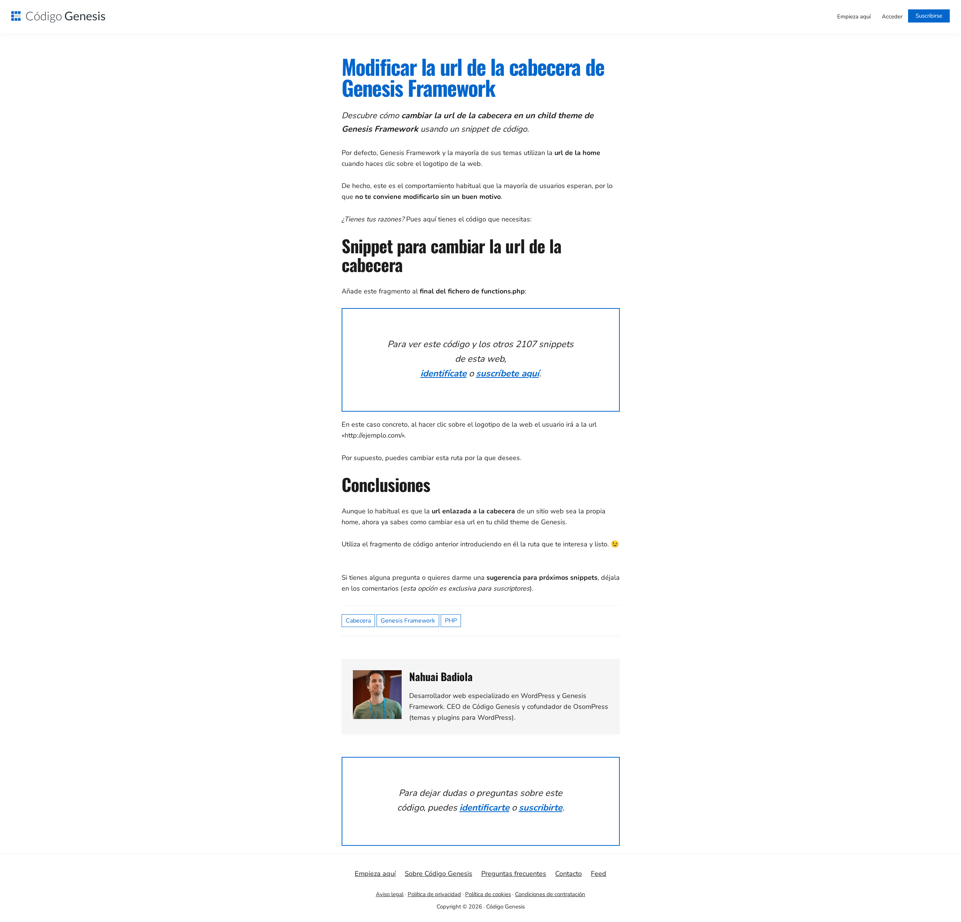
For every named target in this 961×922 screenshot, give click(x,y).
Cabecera (358, 621)
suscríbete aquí (507, 373)
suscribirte (540, 808)
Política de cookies (488, 894)
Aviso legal (390, 894)
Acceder (892, 16)
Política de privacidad (434, 894)
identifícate (443, 373)
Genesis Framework (408, 621)
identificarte (484, 808)
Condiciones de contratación (550, 894)
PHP (451, 621)
